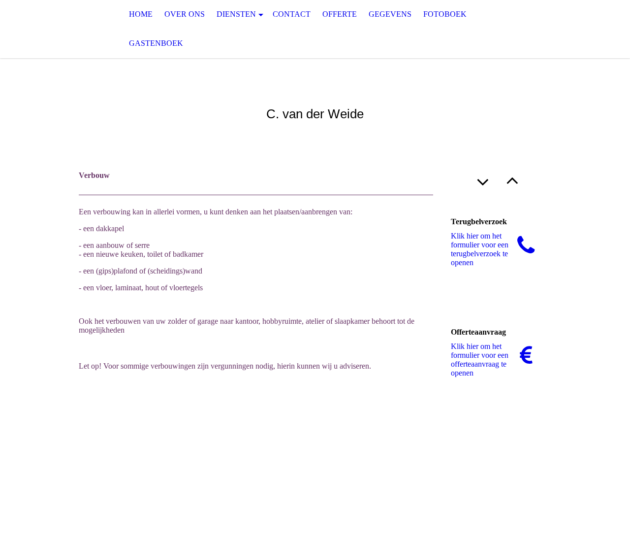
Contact (292, 14)
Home (141, 14)
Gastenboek (156, 43)
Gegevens (390, 14)
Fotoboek (445, 14)
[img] (49, 29)
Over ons (184, 14)
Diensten (236, 14)
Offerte (339, 14)
